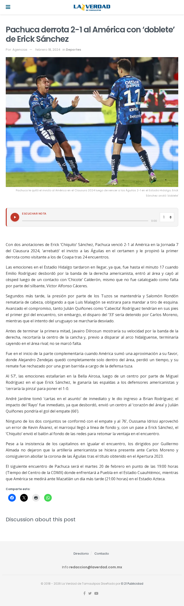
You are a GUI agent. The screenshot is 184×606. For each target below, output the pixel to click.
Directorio (81, 553)
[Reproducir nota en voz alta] (15, 217)
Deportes (73, 49)
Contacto (101, 553)
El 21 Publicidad (132, 584)
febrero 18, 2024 (47, 49)
